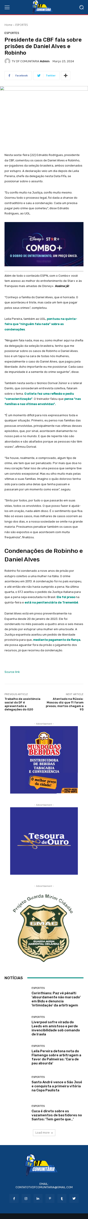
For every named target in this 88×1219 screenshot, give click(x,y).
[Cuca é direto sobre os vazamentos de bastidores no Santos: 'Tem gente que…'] (16, 1113)
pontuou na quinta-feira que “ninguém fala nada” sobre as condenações (41, 324)
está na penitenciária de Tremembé (51, 602)
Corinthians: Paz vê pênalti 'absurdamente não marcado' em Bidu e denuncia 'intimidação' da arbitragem (56, 999)
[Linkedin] (38, 1198)
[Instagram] (26, 1198)
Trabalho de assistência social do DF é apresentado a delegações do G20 (22, 704)
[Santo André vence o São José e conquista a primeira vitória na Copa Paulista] (16, 1084)
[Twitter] (73, 1198)
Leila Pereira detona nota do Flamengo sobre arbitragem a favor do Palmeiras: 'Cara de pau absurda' (56, 1057)
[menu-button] (7, 7)
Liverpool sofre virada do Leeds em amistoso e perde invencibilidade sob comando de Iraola (56, 1028)
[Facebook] (13, 1198)
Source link (12, 672)
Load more (42, 1132)
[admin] (8, 61)
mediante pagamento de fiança (56, 639)
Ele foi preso (66, 597)
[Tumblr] (62, 1198)
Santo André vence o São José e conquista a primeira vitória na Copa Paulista (57, 1086)
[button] (81, 7)
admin (45, 61)
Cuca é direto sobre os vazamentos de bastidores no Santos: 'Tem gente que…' (57, 1115)
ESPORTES (21, 25)
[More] (65, 75)
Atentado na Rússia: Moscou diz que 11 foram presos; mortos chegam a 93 (64, 704)
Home (8, 25)
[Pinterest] (50, 1198)
